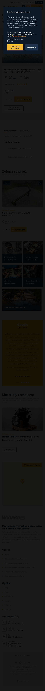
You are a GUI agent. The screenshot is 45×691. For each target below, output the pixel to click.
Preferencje (31, 47)
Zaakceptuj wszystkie (15, 47)
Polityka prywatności (19, 36)
